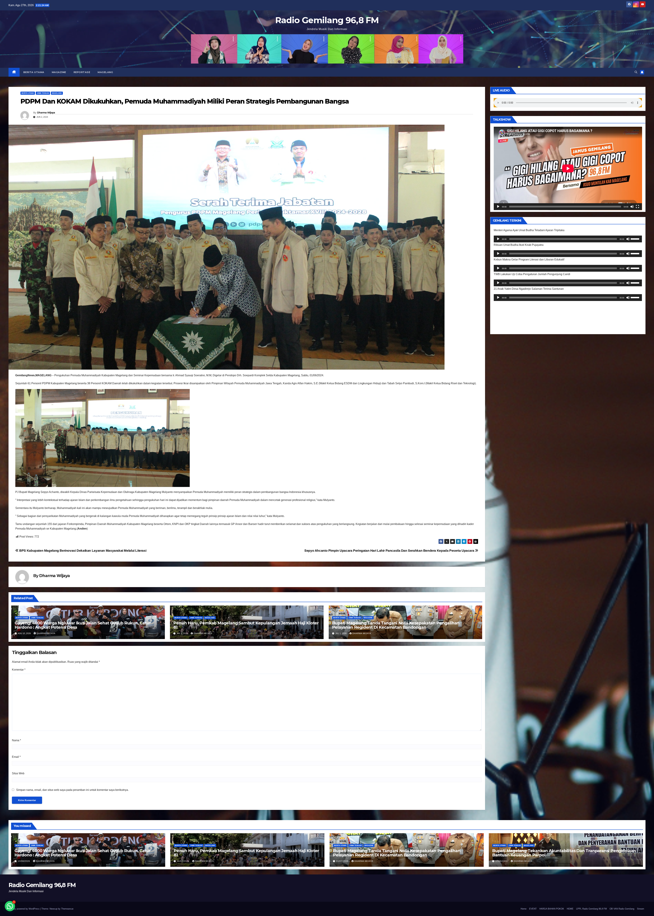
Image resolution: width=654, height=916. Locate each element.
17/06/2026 (501, 861)
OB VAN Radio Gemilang (622, 908)
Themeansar (67, 908)
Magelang (105, 72)
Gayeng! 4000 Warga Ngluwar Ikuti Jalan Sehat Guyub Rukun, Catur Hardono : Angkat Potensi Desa (83, 625)
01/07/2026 (183, 861)
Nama (16, 740)
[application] (568, 168)
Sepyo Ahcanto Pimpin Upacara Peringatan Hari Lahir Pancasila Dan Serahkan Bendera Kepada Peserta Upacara (389, 550)
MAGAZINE (59, 72)
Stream (640, 908)
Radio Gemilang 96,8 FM (327, 20)
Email (16, 756)
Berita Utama (33, 72)
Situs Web (18, 773)
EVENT (533, 908)
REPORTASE (82, 72)
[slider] (635, 239)
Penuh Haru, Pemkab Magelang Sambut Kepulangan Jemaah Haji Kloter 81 (246, 625)
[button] (636, 72)
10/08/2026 (24, 861)
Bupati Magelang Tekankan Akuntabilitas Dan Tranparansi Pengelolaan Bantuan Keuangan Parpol (564, 852)
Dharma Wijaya (46, 112)
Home (523, 908)
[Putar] (498, 206)
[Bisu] (632, 206)
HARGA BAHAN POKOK (551, 908)
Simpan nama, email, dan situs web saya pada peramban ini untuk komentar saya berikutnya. (72, 789)
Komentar (18, 669)
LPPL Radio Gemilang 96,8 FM (591, 908)
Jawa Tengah (43, 93)
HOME (570, 908)
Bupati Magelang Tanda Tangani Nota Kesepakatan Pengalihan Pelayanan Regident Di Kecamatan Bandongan (396, 625)
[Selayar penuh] (637, 206)
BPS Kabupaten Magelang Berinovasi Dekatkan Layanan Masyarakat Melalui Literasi (82, 550)
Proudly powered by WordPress (24, 908)
